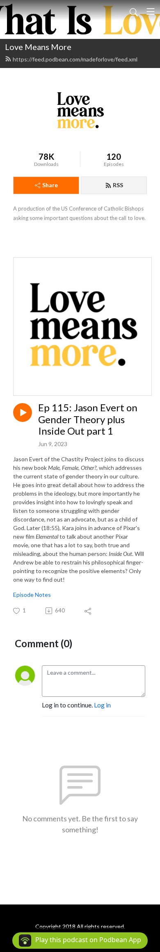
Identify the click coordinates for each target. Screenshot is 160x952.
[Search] (133, 11)
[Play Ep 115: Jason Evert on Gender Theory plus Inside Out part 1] (22, 412)
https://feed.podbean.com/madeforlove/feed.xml (75, 59)
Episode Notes (32, 594)
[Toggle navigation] (150, 11)
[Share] (88, 610)
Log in (102, 705)
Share (50, 184)
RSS (118, 184)
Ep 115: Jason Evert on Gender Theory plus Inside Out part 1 (87, 419)
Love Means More (38, 47)
